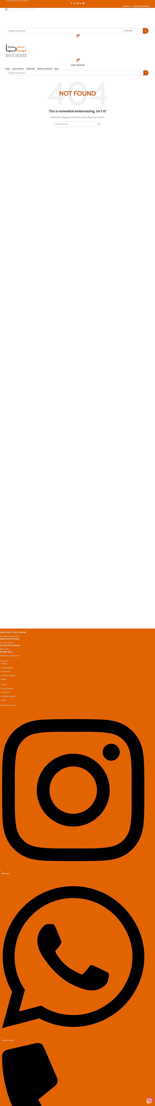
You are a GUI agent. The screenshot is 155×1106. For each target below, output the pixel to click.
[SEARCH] (145, 31)
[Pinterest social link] (77, 3)
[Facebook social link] (71, 3)
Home (4, 664)
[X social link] (74, 3)
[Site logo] (20, 18)
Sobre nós (6, 671)
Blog (3, 679)
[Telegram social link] (83, 3)
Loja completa (7, 667)
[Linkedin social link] (80, 3)
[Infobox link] (72, 634)
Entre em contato (8, 675)
